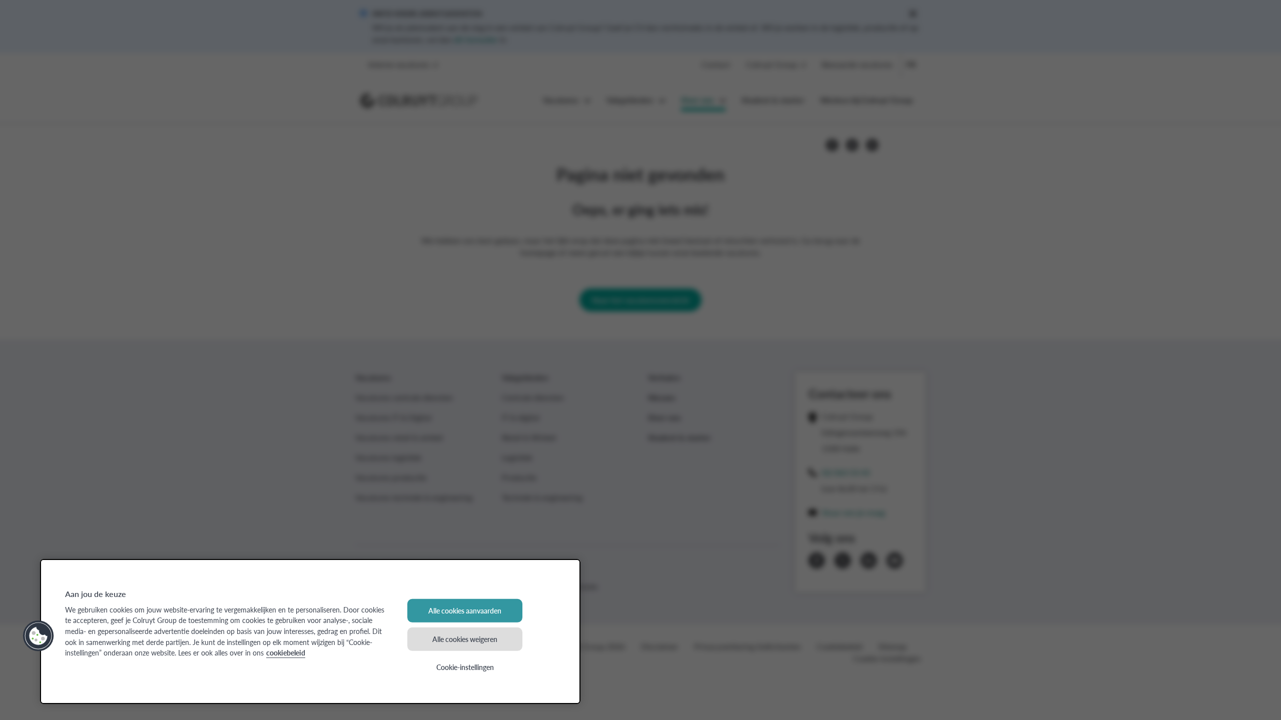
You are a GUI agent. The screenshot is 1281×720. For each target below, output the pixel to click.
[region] (310, 631)
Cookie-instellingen (465, 667)
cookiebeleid (285, 653)
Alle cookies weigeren (464, 639)
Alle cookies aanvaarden (464, 611)
